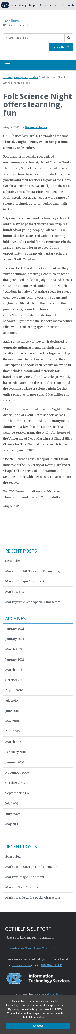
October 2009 (15, 783)
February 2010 (15, 752)
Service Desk (21, 965)
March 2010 (13, 742)
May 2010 (12, 721)
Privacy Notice (37, 1017)
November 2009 (17, 772)
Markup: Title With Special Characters (32, 602)
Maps (32, 5)
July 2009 (12, 803)
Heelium (11, 20)
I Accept (38, 1025)
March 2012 (13, 649)
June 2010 (12, 711)
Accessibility (18, 5)
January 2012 (14, 659)
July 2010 (11, 700)
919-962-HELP (51, 965)
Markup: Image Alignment (24, 581)
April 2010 (12, 731)
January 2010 (14, 762)
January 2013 (14, 639)
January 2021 (14, 629)
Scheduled (13, 561)
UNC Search (66, 5)
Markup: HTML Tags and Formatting (32, 571)
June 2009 (12, 814)
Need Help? (61, 47)
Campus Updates (26, 77)
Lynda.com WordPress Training (32, 948)
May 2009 (12, 824)
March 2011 (13, 670)
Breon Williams (36, 127)
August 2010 (14, 690)
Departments (47, 5)
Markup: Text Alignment (23, 592)
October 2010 (14, 680)
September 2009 (17, 793)
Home (7, 77)
